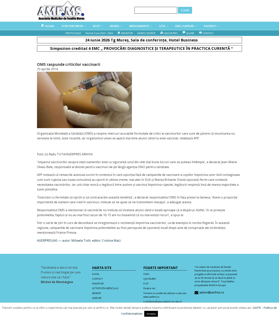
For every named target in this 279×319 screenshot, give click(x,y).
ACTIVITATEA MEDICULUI (105, 288)
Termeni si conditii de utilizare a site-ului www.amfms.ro (164, 295)
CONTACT (97, 278)
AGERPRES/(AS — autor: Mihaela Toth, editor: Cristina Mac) (79, 240)
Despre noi (149, 288)
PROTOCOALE (73, 33)
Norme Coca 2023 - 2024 (99, 33)
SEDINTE (96, 293)
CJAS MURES (149, 278)
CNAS (146, 274)
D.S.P (146, 283)
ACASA (95, 274)
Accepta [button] (151, 313)
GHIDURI (96, 298)
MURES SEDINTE (146, 33)
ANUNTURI (98, 283)
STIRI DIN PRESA (72, 26)
